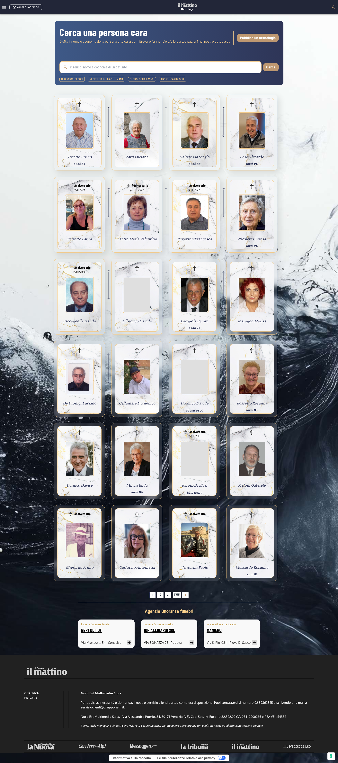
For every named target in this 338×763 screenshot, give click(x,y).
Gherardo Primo (79, 567)
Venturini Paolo (194, 567)
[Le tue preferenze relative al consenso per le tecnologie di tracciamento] (331, 756)
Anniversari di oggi (172, 79)
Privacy (30, 698)
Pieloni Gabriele (252, 485)
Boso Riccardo (252, 156)
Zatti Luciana (137, 156)
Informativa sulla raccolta (131, 758)
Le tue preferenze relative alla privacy (186, 758)
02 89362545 (263, 702)
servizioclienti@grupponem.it (102, 707)
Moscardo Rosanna (252, 567)
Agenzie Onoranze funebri (169, 611)
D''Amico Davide (137, 320)
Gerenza (31, 693)
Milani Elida (136, 485)
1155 (177, 594)
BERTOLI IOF (91, 630)
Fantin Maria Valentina (137, 238)
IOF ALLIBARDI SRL (159, 630)
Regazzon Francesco (194, 238)
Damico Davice (80, 485)
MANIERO (214, 630)
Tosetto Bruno (79, 156)
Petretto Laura (79, 238)
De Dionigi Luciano (79, 403)
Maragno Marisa (252, 320)
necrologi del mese (142, 79)
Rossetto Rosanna (252, 403)
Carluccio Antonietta (137, 567)
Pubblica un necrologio (258, 38)
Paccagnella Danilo (79, 320)
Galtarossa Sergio (194, 156)
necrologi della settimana (106, 79)
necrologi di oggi (72, 79)
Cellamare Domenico (137, 403)
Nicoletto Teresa (252, 238)
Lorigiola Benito (194, 320)
